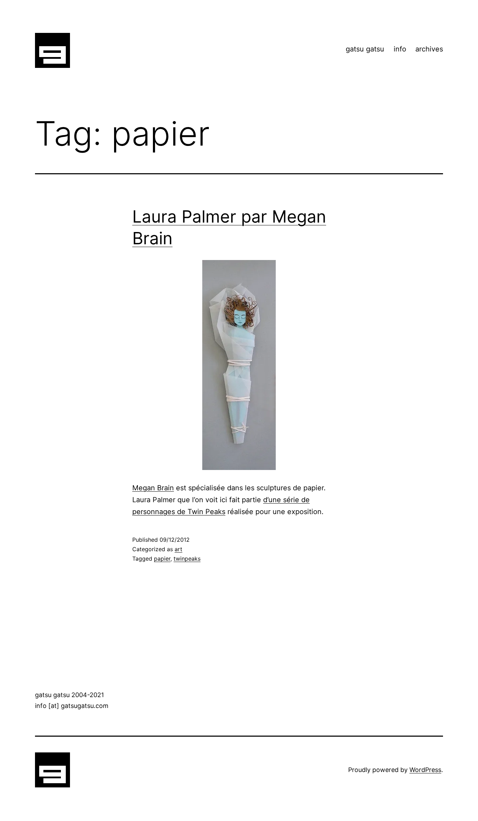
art (178, 549)
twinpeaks (187, 558)
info (400, 49)
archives (429, 49)
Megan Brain (153, 488)
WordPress (425, 769)
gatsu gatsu (365, 49)
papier (162, 558)
